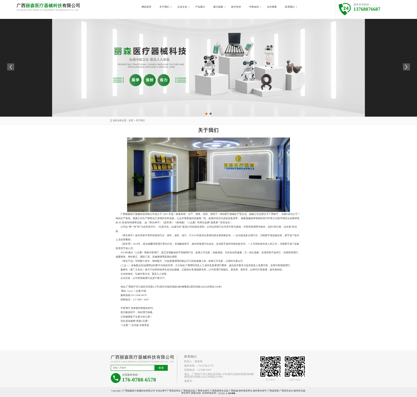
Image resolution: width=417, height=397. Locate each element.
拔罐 (193, 393)
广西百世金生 (286, 391)
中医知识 (254, 7)
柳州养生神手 (260, 391)
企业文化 (182, 7)
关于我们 (164, 7)
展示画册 (218, 7)
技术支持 (236, 7)
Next (406, 67)
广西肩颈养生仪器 (219, 391)
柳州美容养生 (245, 391)
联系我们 (290, 7)
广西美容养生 (174, 391)
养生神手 (185, 393)
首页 (131, 120)
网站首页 (146, 7)
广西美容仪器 (188, 391)
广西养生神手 (202, 391)
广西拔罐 (233, 391)
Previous (11, 67)
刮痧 (198, 393)
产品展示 (200, 7)
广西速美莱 (273, 391)
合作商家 (272, 7)
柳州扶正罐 (299, 391)
